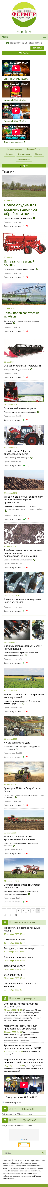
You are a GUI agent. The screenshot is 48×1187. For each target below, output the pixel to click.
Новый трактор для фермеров (17, 458)
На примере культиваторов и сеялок (19, 269)
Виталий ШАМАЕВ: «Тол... (15, 100)
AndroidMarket (8, 1179)
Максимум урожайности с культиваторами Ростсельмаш (20, 838)
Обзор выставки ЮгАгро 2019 (21, 1097)
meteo (24, 1139)
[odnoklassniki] (22, 32)
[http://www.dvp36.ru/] (24, 1102)
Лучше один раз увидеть (17, 742)
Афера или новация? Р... (15, 142)
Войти (25, 53)
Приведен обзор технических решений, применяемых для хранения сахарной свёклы (23, 507)
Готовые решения (14, 149)
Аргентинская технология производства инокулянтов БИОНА (22, 1046)
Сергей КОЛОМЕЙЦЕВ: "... (16, 79)
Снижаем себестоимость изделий (18, 560)
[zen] (30, 32)
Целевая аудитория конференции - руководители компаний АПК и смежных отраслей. (23, 1068)
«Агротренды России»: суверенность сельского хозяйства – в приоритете (23, 1061)
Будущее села (24, 154)
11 (10, 915)
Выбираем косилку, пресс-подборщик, (20, 412)
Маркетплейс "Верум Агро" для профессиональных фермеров (20, 1027)
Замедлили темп (13, 974)
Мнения (38, 154)
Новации (9, 154)
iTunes (37, 1176)
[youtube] (26, 32)
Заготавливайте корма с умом (20, 408)
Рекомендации (24, 159)
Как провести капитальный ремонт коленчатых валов (22, 600)
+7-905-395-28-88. (30, 1173)
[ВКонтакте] (18, 32)
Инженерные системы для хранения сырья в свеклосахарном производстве (23, 499)
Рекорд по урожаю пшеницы (19, 948)
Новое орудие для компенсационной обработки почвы (20, 209)
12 (16, 915)
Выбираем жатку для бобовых (17, 369)
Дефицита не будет (14, 966)
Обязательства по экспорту (18, 957)
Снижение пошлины (14, 939)
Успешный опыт (34, 149)
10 (5, 915)
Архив (25, 165)
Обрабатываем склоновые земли (18, 218)
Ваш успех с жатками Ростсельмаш (22, 365)
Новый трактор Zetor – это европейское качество (18, 452)
